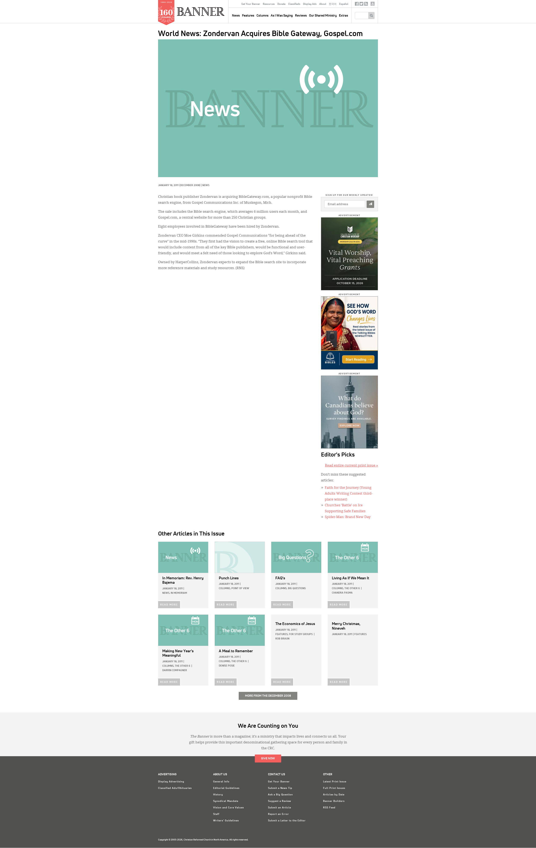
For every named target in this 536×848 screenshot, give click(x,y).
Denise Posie (227, 666)
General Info (221, 782)
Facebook (357, 4)
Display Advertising (171, 782)
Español (343, 4)
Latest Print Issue (334, 782)
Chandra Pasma (342, 593)
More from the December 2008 (268, 695)
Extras (343, 15)
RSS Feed (329, 808)
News (205, 185)
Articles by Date (333, 795)
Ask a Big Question (280, 795)
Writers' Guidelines (226, 820)
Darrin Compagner (174, 670)
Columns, (225, 588)
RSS (366, 4)
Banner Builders (334, 801)
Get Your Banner (250, 4)
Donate (281, 4)
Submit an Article (279, 808)
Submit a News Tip (280, 788)
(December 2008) (189, 185)
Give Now (268, 758)
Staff (216, 814)
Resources (269, 4)
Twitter (361, 4)
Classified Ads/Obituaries (175, 788)
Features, (281, 634)
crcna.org (373, 4)
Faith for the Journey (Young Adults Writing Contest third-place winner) (348, 493)
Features (248, 15)
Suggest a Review (279, 801)
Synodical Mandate (225, 801)
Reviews (301, 15)
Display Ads (310, 4)
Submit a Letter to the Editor (287, 820)
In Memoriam (179, 593)
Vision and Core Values (228, 808)
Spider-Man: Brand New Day (348, 517)
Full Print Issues (334, 788)
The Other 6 (352, 588)
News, (166, 593)
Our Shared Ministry (323, 15)
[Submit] (370, 204)
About (322, 4)
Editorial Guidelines (226, 788)
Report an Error (278, 814)
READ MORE (169, 605)
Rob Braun (282, 639)
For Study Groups (301, 634)
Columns (262, 15)
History (218, 795)
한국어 (332, 4)
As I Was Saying (282, 15)
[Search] (371, 15)
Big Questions (297, 588)
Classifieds (294, 4)
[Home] (210, 11)
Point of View (240, 588)
